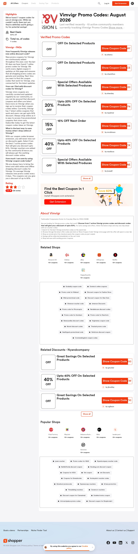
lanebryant (116, 434)
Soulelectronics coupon (102, 495)
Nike (98, 434)
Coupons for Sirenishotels (73, 478)
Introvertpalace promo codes (70, 501)
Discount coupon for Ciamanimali (74, 495)
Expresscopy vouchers (88, 484)
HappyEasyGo (85, 275)
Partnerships (22, 530)
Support (131, 530)
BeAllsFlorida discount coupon (71, 467)
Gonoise (83, 450)
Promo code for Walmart (70, 292)
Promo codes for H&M (81, 461)
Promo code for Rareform (99, 315)
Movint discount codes (75, 326)
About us (110, 530)
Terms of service (40, 545)
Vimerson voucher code (75, 303)
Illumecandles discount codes (74, 321)
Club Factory (53, 434)
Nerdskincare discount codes (100, 309)
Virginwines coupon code (100, 321)
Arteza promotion (110, 484)
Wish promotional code (71, 298)
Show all (86, 178)
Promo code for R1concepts (72, 309)
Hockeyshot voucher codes (99, 478)
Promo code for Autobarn (73, 315)
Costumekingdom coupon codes (86, 338)
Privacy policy (26, 545)
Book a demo (9, 530)
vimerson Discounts (98, 303)
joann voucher (60, 461)
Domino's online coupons (98, 286)
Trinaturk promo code (98, 326)
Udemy (66, 260)
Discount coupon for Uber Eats (98, 298)
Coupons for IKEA (69, 472)
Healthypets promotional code (72, 332)
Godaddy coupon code (74, 286)
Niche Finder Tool (39, 530)
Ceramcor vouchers (98, 490)
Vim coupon (88, 472)
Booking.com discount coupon (100, 467)
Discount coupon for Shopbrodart (100, 501)
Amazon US (52, 260)
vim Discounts (105, 472)
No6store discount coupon (100, 332)
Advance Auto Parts (87, 434)
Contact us (121, 530)
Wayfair (67, 434)
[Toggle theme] (132, 3)
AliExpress (100, 260)
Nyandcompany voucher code (107, 461)
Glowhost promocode (64, 484)
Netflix (115, 260)
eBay (82, 260)
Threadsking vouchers (75, 490)
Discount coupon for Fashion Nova (99, 292)
